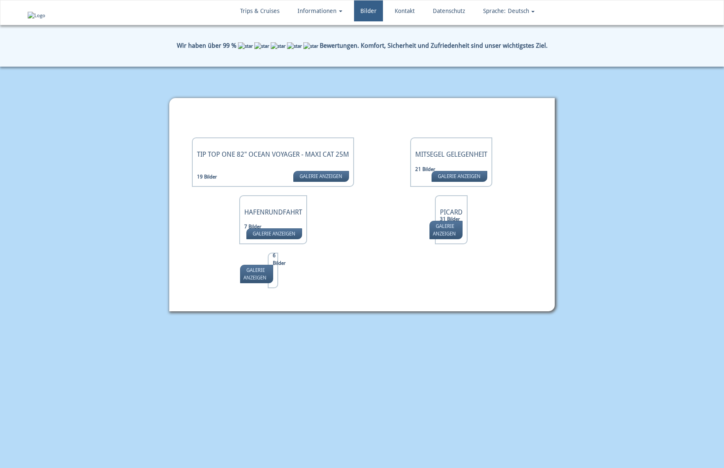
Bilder (368, 11)
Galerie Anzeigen (321, 176)
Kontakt (405, 11)
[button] (509, 11)
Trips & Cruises (259, 11)
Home (184, 119)
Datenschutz (449, 11)
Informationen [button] (317, 11)
